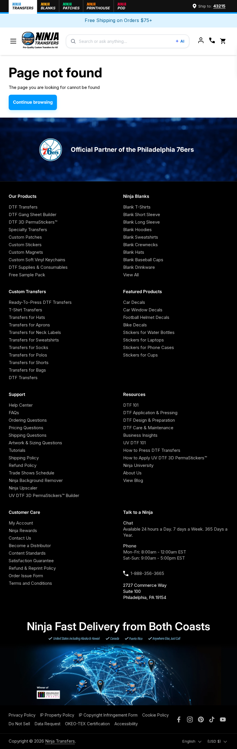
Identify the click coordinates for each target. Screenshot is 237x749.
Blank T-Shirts (137, 207)
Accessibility (126, 723)
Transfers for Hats (27, 317)
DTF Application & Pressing (150, 412)
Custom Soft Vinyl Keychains (37, 259)
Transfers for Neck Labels (35, 332)
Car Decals (134, 302)
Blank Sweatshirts (140, 237)
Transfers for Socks (28, 347)
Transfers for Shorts (29, 362)
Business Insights (140, 435)
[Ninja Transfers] (40, 41)
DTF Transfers (23, 207)
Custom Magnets (26, 252)
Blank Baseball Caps (143, 259)
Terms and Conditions (30, 583)
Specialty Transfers (28, 229)
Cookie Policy (155, 715)
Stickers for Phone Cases (148, 347)
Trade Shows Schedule (31, 473)
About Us (132, 473)
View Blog (133, 480)
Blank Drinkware (139, 267)
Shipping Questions (28, 435)
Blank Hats (133, 252)
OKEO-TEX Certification (87, 723)
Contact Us (20, 538)
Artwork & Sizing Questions (35, 442)
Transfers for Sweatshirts (34, 340)
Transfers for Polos (28, 355)
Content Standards (27, 553)
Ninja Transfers (60, 741)
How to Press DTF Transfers (151, 450)
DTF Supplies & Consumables (38, 267)
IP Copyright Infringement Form (108, 715)
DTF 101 (130, 405)
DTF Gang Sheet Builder (32, 214)
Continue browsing (33, 102)
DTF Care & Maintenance (148, 427)
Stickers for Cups (140, 355)
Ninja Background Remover (36, 480)
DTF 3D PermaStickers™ (33, 222)
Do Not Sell (19, 723)
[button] (224, 41)
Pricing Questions (26, 427)
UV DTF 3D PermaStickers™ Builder (44, 495)
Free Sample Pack (27, 274)
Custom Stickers (25, 244)
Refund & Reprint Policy (32, 568)
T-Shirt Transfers (25, 310)
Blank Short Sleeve (141, 214)
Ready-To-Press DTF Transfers (40, 302)
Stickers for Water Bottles (149, 332)
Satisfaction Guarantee (31, 560)
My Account (21, 523)
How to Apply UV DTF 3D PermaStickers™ (165, 458)
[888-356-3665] (212, 41)
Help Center (21, 405)
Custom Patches (25, 237)
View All (131, 274)
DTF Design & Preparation (149, 420)
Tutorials (17, 450)
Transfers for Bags (27, 370)
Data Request (47, 723)
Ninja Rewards (23, 530)
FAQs (14, 412)
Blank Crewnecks (140, 244)
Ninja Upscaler (23, 488)
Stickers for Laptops (143, 340)
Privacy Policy (22, 715)
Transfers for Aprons (29, 325)
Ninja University (138, 465)
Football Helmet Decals (146, 317)
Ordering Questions (28, 420)
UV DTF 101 (134, 442)
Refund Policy (22, 465)
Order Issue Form (26, 575)
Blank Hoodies (137, 229)
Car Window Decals (142, 310)
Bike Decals (135, 325)
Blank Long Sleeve (141, 222)
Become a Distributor (30, 545)
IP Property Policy (57, 715)
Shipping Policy (24, 458)
